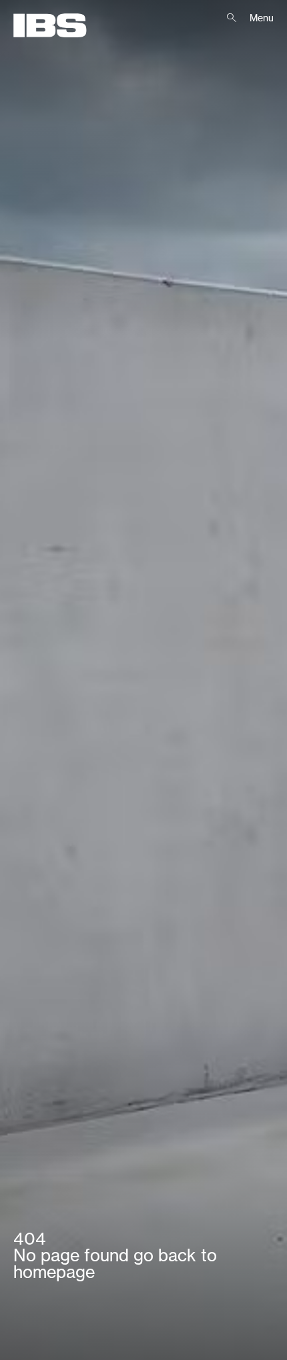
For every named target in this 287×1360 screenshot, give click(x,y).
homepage (54, 1271)
